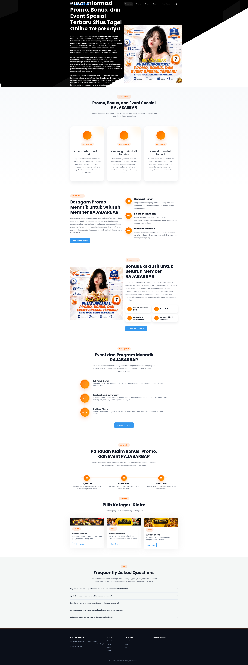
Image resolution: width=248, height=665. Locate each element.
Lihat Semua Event (124, 425)
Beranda (128, 4)
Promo (138, 4)
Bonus (147, 4)
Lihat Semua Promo (80, 240)
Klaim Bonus (115, 544)
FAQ (175, 4)
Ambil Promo (79, 544)
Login (127, 644)
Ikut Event (151, 545)
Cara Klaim (165, 4)
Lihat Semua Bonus (136, 329)
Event (155, 4)
